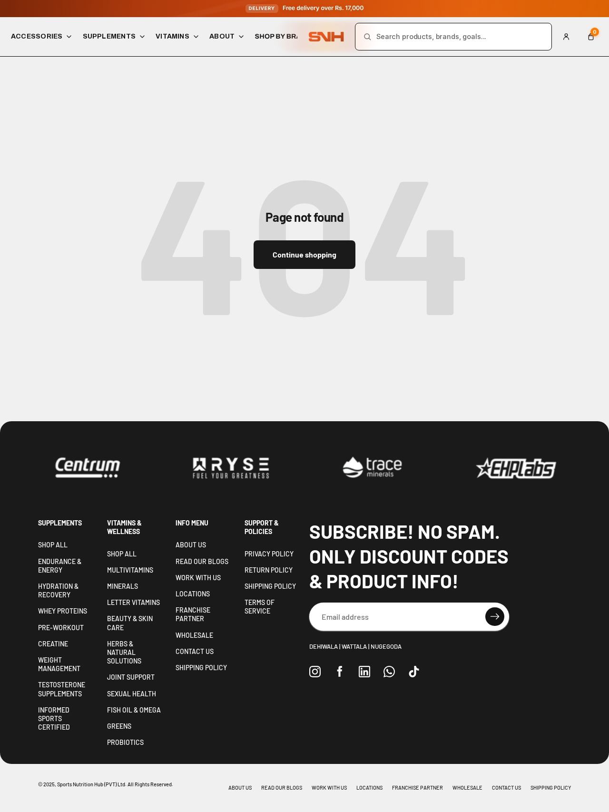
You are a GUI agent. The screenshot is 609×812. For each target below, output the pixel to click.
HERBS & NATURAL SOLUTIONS (124, 652)
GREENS (119, 726)
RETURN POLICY (269, 570)
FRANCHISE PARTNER (193, 614)
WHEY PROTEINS (62, 611)
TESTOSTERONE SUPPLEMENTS (61, 689)
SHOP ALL (53, 545)
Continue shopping (304, 254)
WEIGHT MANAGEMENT (59, 664)
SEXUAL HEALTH (131, 694)
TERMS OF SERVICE (260, 606)
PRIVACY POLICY (269, 554)
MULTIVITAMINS (130, 570)
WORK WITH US (198, 578)
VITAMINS (172, 36)
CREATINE (53, 644)
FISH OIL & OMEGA (134, 710)
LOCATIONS (193, 594)
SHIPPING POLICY (201, 667)
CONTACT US (195, 651)
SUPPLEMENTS (109, 36)
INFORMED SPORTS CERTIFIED (54, 718)
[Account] (566, 36)
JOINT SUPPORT (131, 677)
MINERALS (122, 586)
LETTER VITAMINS (133, 602)
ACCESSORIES (36, 36)
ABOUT (222, 36)
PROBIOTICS (125, 742)
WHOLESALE (194, 635)
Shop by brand (283, 36)
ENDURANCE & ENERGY (59, 565)
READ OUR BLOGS (202, 561)
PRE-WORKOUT (61, 628)
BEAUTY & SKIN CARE (130, 622)
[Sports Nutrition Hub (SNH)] (326, 37)
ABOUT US (191, 545)
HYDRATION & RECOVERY (58, 590)
